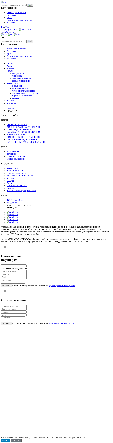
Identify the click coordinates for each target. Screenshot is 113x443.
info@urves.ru (13, 202)
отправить (6, 286)
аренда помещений (21, 81)
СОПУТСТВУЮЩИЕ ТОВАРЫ (22, 139)
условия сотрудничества (23, 91)
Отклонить (16, 440)
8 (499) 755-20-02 (15, 200)
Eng (7, 27)
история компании (21, 88)
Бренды (10, 68)
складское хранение (21, 78)
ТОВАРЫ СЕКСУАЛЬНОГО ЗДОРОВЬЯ (26, 142)
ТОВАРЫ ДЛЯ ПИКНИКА (20, 129)
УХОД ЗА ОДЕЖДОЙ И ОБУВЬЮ (23, 132)
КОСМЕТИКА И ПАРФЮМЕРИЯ (23, 127)
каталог (10, 63)
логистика (17, 76)
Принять (5, 440)
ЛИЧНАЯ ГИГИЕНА (17, 124)
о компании (12, 83)
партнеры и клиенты (22, 96)
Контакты (11, 103)
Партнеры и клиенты (17, 185)
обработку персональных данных (62, 286)
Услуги (10, 71)
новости (10, 101)
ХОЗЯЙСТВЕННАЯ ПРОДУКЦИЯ (24, 137)
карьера (15, 98)
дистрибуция (18, 73)
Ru (2, 27)
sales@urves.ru (7, 32)
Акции (10, 66)
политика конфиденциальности (21, 190)
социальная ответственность (25, 93)
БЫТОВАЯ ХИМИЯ (16, 134)
